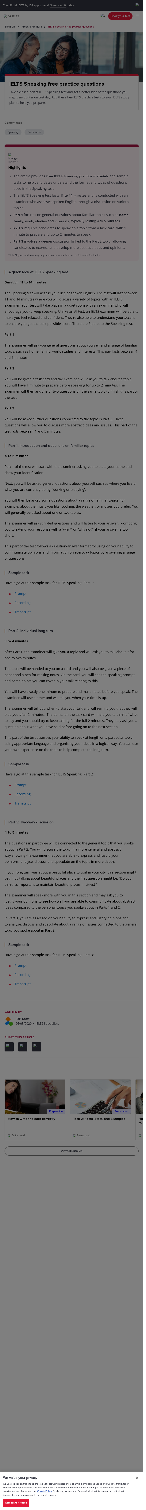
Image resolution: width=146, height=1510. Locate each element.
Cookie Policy (44, 1491)
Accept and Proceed (16, 1502)
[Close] (137, 1477)
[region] (71, 1491)
